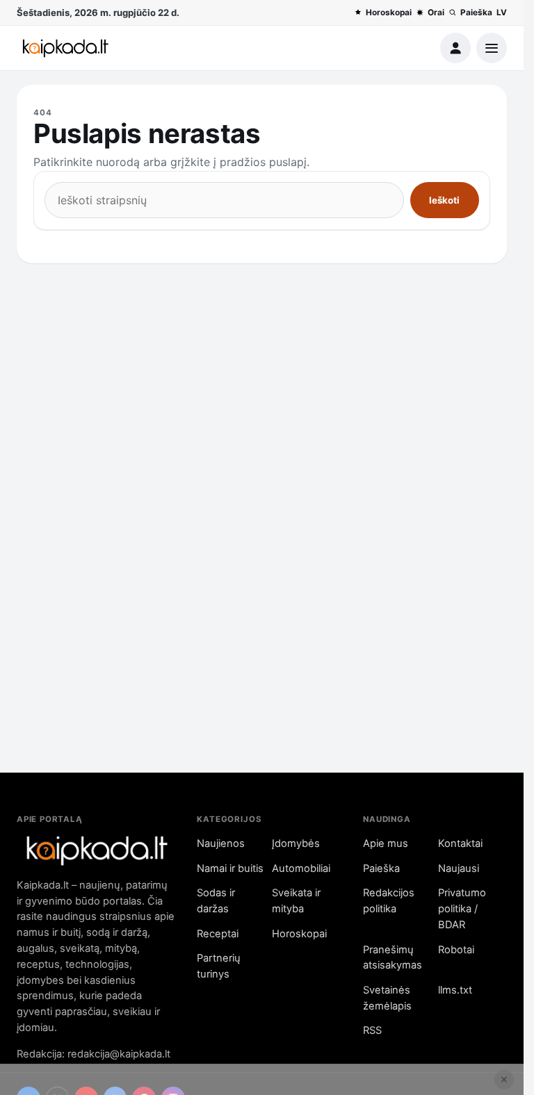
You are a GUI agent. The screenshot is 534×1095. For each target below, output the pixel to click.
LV (501, 12)
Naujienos (221, 843)
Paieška (476, 12)
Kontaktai (460, 843)
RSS (372, 1030)
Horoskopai (389, 12)
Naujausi (458, 868)
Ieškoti (444, 200)
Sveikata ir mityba (296, 901)
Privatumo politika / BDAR (462, 909)
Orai (436, 12)
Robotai (456, 950)
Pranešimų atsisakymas (392, 958)
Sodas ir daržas (216, 901)
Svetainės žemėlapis (387, 998)
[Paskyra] (455, 48)
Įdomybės (296, 843)
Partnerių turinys (219, 966)
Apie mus (385, 843)
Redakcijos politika (388, 901)
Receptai (217, 934)
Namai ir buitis (230, 868)
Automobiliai (301, 868)
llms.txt (455, 990)
